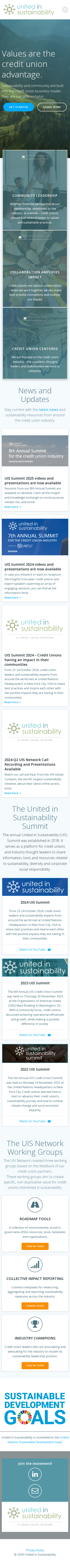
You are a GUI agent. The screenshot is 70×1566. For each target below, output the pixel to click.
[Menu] (65, 10)
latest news (48, 409)
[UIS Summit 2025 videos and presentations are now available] (35, 451)
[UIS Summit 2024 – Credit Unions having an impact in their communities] (35, 627)
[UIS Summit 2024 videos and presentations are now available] (35, 537)
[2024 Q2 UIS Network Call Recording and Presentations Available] (35, 732)
